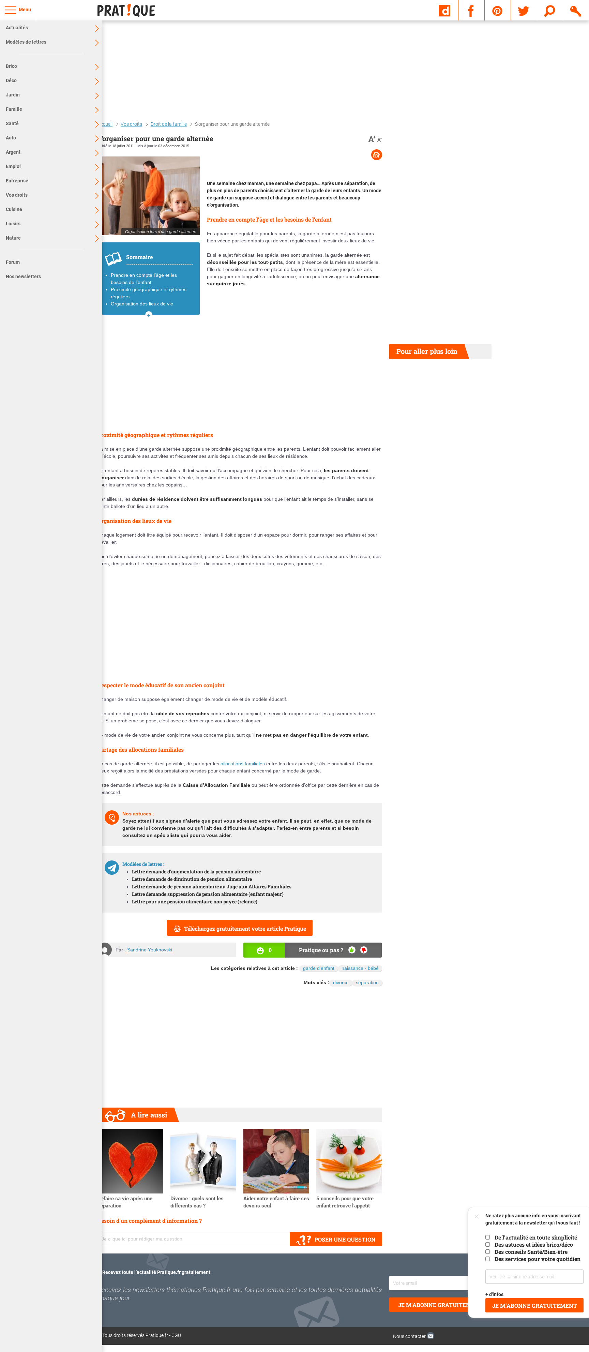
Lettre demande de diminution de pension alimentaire (192, 879)
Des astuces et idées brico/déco (534, 1244)
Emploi (13, 166)
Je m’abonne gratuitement (534, 1305)
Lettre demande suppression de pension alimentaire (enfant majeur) (208, 894)
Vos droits (17, 195)
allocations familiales (243, 763)
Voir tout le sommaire (148, 314)
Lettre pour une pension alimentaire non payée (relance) (194, 901)
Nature (13, 238)
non (363, 949)
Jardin (13, 94)
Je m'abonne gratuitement (440, 1304)
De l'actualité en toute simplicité (536, 1237)
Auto (11, 137)
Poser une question (345, 1239)
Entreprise (17, 180)
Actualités (17, 27)
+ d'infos (495, 1294)
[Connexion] (576, 10)
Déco (11, 80)
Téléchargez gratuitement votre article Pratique (245, 928)
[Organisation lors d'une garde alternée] (148, 195)
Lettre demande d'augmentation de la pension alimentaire (196, 871)
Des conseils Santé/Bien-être (531, 1251)
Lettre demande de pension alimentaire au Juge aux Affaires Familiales (211, 886)
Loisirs (13, 223)
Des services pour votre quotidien (537, 1258)
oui (352, 949)
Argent (13, 152)
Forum (13, 262)
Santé (12, 123)
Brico (11, 66)
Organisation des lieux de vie (142, 303)
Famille (14, 109)
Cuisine (14, 209)
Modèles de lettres (26, 42)
